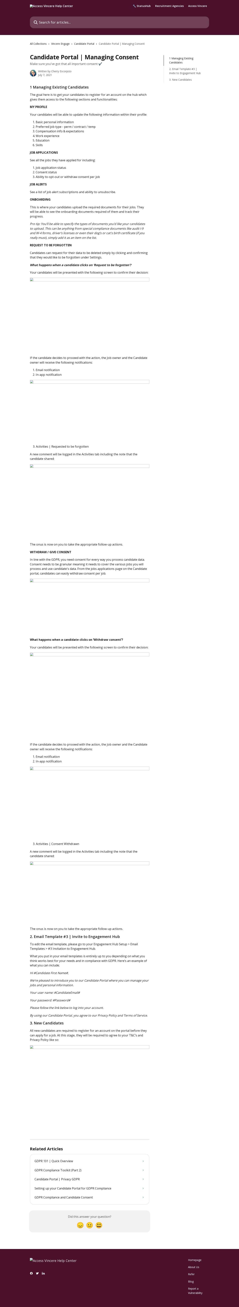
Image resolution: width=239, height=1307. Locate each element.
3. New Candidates (181, 79)
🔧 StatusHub (142, 6)
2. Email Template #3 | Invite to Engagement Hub (185, 71)
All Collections (38, 43)
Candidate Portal (84, 43)
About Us (193, 1267)
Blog (191, 1281)
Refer (191, 1274)
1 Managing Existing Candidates (181, 60)
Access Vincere (197, 6)
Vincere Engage (60, 43)
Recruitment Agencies (169, 6)
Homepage (194, 1260)
